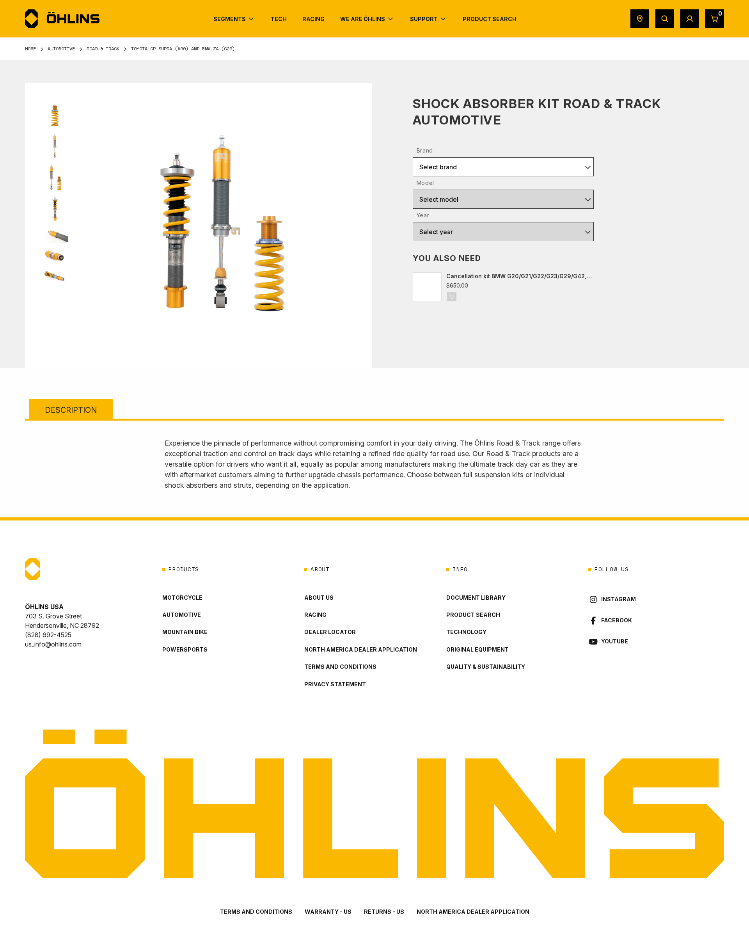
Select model (438, 199)
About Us (319, 597)
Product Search (473, 614)
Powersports (185, 649)
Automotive (61, 48)
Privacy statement (335, 684)
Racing (315, 614)
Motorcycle (182, 597)
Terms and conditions (340, 666)
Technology (466, 632)
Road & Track (103, 48)
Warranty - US (328, 911)
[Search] (664, 18)
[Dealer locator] (639, 18)
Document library (476, 597)
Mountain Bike (185, 632)
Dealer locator (330, 632)
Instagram (618, 599)
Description (71, 410)
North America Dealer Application (360, 649)
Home (30, 48)
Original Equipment (477, 649)
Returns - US (384, 911)
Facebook (616, 620)
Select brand (438, 167)
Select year (436, 232)
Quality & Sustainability (485, 666)
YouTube (614, 641)
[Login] (689, 18)
